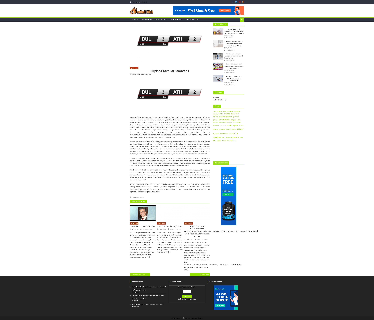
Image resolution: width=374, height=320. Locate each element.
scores (228, 129)
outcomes (237, 122)
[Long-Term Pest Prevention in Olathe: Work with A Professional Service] (218, 31)
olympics (229, 122)
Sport (134, 19)
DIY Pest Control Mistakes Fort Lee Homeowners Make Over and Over (234, 43)
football (222, 117)
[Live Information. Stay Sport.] (170, 213)
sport (216, 133)
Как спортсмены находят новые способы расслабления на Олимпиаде (234, 66)
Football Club (191, 299)
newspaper (222, 122)
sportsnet (217, 137)
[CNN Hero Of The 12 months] (143, 213)
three (214, 141)
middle (238, 120)
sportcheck (224, 134)
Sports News (134, 68)
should (234, 129)
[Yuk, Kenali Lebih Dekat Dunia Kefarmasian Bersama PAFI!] (218, 78)
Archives (216, 97)
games (229, 116)
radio (229, 125)
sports (233, 133)
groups (215, 120)
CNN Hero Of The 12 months (143, 226)
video (219, 141)
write (234, 141)
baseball (230, 111)
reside (241, 125)
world (229, 140)
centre (221, 114)
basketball (140, 197)
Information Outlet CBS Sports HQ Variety (141, 275)
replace (235, 126)
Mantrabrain (198, 318)
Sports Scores (160, 19)
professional (223, 125)
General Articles (192, 19)
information (224, 119)
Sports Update (176, 19)
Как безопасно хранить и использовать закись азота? (234, 55)
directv (233, 114)
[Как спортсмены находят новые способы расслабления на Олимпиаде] (218, 66)
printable (216, 125)
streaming (229, 137)
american (219, 111)
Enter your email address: (187, 293)
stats (223, 137)
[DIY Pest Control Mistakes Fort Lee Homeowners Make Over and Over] (218, 43)
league (233, 120)
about (214, 111)
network (215, 122)
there (241, 137)
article (224, 111)
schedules (222, 129)
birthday (215, 114)
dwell (237, 114)
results (215, 129)
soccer (240, 129)
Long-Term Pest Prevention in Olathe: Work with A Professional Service (234, 31)
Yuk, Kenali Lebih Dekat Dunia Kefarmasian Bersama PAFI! (234, 78)
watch (224, 141)
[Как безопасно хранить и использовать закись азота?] (218, 56)
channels (227, 114)
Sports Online (146, 19)
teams (236, 137)
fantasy (215, 117)
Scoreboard (204, 275)
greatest (236, 117)
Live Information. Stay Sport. (170, 226)
